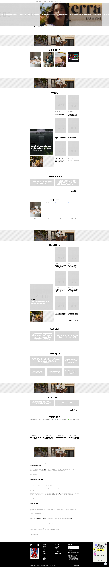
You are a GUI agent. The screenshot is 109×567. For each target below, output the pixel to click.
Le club (56, 550)
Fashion (45, 469)
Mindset (56, 1)
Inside (61, 1)
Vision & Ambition (48, 435)
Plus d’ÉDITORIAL (73, 410)
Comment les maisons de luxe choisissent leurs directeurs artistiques (54, 14)
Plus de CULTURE (73, 320)
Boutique (56, 547)
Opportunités (43, 565)
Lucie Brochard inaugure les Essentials (42, 182)
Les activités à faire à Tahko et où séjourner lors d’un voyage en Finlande (60, 315)
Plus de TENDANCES (74, 191)
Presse (56, 549)
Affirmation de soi (35, 435)
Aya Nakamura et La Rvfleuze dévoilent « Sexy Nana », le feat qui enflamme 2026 (71, 361)
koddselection (39, 518)
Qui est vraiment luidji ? (56, 493)
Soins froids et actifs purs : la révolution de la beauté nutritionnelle (61, 222)
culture (73, 505)
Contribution (47, 565)
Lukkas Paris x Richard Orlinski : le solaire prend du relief (60, 137)
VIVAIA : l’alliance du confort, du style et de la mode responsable (60, 160)
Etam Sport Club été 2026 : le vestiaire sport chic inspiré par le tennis (67, 182)
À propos (31, 565)
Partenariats (73, 218)
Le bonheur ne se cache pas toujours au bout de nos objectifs (48, 438)
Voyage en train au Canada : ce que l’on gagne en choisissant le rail (60, 72)
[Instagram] (68, 1)
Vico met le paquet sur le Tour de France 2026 (67, 336)
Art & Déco (57, 287)
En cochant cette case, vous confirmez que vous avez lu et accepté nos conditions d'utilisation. (73, 553)
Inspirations (57, 111)
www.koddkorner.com (68, 518)
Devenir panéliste (45, 556)
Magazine (35, 26)
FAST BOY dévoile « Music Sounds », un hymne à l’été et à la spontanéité (46, 361)
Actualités (57, 548)
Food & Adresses (71, 287)
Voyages (56, 263)
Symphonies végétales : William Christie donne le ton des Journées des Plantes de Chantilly (41, 336)
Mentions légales (52, 565)
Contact (34, 565)
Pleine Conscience (73, 435)
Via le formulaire (57, 557)
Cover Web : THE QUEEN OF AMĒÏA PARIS (79, 14)
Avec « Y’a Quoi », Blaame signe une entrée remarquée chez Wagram (71, 372)
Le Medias (44, 558)
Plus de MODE (73, 166)
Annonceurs (45, 557)
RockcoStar (67, 402)
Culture (46, 1)
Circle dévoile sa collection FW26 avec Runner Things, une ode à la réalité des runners (41, 148)
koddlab (43, 518)
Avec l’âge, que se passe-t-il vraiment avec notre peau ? (73, 222)
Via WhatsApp (57, 555)
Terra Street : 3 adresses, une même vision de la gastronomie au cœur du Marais (23, 14)
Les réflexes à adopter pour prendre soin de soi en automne (35, 72)
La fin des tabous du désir (61, 437)
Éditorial (51, 1)
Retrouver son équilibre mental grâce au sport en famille (48, 72)
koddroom (46, 518)
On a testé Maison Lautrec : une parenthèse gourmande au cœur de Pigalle (73, 315)
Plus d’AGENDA (74, 344)
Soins (35, 218)
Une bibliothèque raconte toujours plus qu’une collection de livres (60, 290)
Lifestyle (33, 299)
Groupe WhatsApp (45, 555)
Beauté (40, 1)
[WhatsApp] (70, 1)
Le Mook (44, 559)
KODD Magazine (46, 505)
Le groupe (57, 546)
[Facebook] (69, 1)
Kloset (56, 134)
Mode (37, 1)
